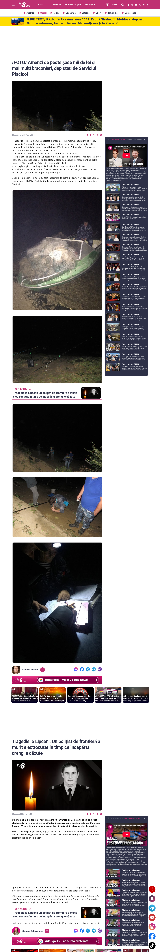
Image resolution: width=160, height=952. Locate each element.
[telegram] (97, 135)
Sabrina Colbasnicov (32, 931)
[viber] (101, 135)
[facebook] (90, 135)
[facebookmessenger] (87, 135)
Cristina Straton (30, 670)
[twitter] (94, 135)
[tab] (119, 140)
